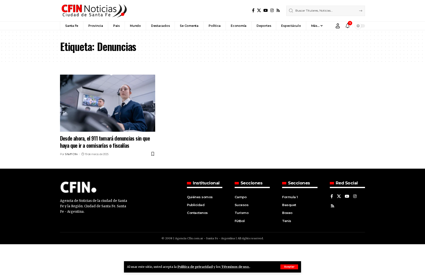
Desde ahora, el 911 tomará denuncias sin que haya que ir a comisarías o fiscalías (105, 141)
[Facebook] (253, 10)
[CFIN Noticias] (93, 11)
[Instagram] (272, 10)
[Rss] (278, 10)
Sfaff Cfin (71, 154)
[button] (289, 266)
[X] (259, 10)
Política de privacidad (195, 267)
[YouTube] (265, 10)
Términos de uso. (235, 267)
